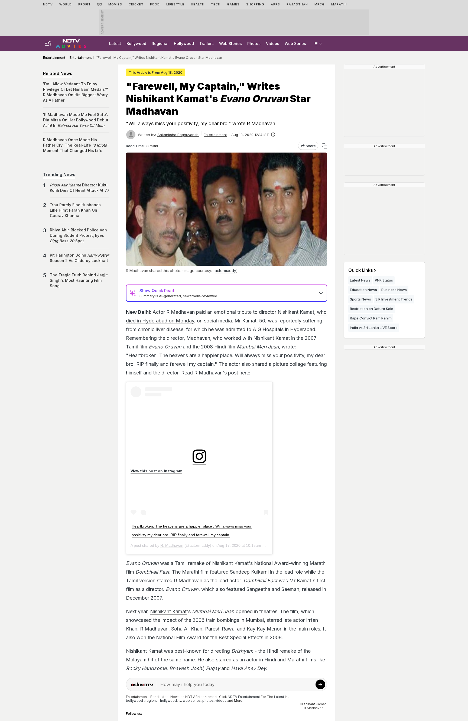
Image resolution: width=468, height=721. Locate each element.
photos (208, 701)
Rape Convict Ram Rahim (371, 318)
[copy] (324, 145)
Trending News (59, 174)
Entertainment (215, 134)
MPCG (319, 4)
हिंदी (99, 4)
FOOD (155, 4)
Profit (84, 4)
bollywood (134, 701)
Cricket (136, 4)
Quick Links (360, 270)
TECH (215, 4)
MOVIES (115, 4)
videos (220, 701)
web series (192, 701)
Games (233, 4)
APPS (275, 4)
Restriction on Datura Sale (371, 308)
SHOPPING (255, 4)
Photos (254, 43)
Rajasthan (297, 4)
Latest (115, 43)
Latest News (360, 280)
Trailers (206, 43)
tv (179, 701)
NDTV (48, 4)
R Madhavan (313, 708)
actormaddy (225, 270)
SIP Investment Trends (393, 299)
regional (151, 701)
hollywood (168, 701)
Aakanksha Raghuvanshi (178, 134)
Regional (160, 43)
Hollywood (184, 43)
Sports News (360, 299)
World (65, 4)
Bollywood (136, 43)
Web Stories (230, 43)
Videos (272, 43)
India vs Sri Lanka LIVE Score (374, 327)
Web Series (295, 43)
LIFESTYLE (175, 4)
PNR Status (384, 280)
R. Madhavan (171, 545)
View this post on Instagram (156, 471)
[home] (71, 43)
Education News (363, 289)
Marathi (339, 4)
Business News (394, 289)
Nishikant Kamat (168, 611)
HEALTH (197, 4)
